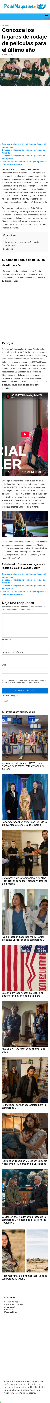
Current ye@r (10, 696)
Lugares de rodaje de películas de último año (22, 244)
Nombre (6, 640)
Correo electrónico (13, 652)
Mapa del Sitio (10, 1312)
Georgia (9, 249)
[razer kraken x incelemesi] (25, 1402)
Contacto (8, 1309)
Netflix (5, 25)
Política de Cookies (13, 1302)
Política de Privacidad (14, 1304)
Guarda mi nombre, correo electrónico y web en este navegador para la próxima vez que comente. (24, 681)
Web (4, 665)
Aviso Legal (9, 1307)
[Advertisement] (25, 115)
